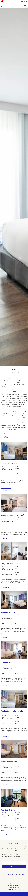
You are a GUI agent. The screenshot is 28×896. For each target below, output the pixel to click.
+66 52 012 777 (16, 885)
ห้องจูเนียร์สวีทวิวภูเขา (8, 810)
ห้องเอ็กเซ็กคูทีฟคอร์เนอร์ (9, 761)
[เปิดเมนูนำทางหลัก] (25, 5)
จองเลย (14, 894)
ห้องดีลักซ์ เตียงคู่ (6, 662)
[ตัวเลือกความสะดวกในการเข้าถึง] (2, 2)
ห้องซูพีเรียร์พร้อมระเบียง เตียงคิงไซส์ (13, 515)
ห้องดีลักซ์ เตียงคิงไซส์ (8, 612)
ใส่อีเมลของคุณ (5, 859)
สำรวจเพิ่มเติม (6, 490)
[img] (3, 5)
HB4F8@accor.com (15, 889)
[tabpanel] (14, 187)
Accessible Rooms (9, 464)
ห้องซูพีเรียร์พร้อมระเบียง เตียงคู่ (11, 564)
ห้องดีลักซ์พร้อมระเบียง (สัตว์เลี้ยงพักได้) (13, 712)
